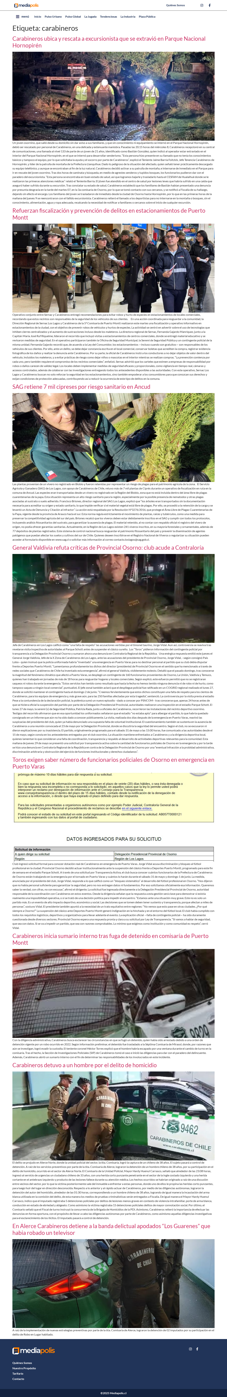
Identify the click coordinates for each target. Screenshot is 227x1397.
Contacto (18, 1378)
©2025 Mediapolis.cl (113, 1393)
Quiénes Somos (22, 1362)
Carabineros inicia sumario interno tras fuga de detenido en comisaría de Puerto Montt (110, 939)
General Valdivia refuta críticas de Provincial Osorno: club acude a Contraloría (108, 547)
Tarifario (17, 1373)
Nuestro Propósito (24, 1368)
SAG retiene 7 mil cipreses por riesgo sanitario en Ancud (81, 386)
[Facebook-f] (197, 1349)
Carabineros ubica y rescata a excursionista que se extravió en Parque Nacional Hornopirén (109, 42)
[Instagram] (190, 1349)
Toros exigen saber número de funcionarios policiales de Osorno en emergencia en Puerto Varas (113, 763)
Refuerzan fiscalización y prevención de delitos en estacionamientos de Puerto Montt (108, 214)
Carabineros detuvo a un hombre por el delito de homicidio (84, 1065)
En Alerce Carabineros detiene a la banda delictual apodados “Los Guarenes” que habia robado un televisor (111, 1229)
